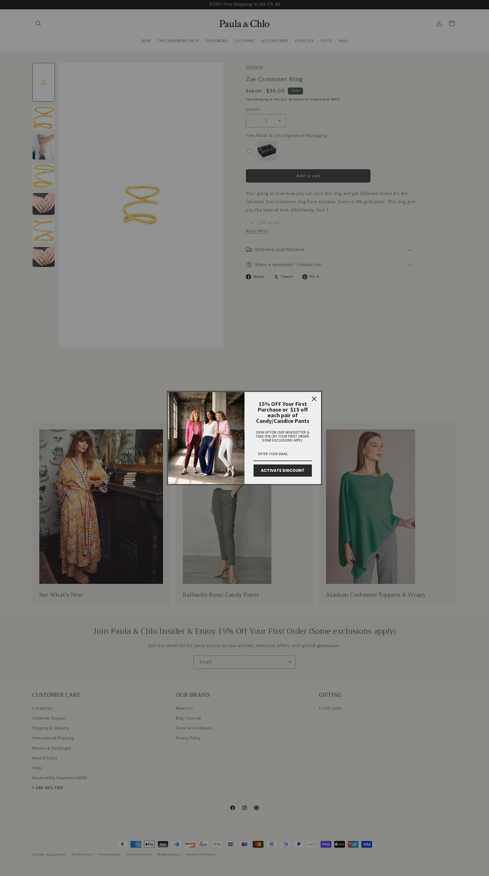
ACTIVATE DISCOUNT (282, 470)
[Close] (314, 399)
